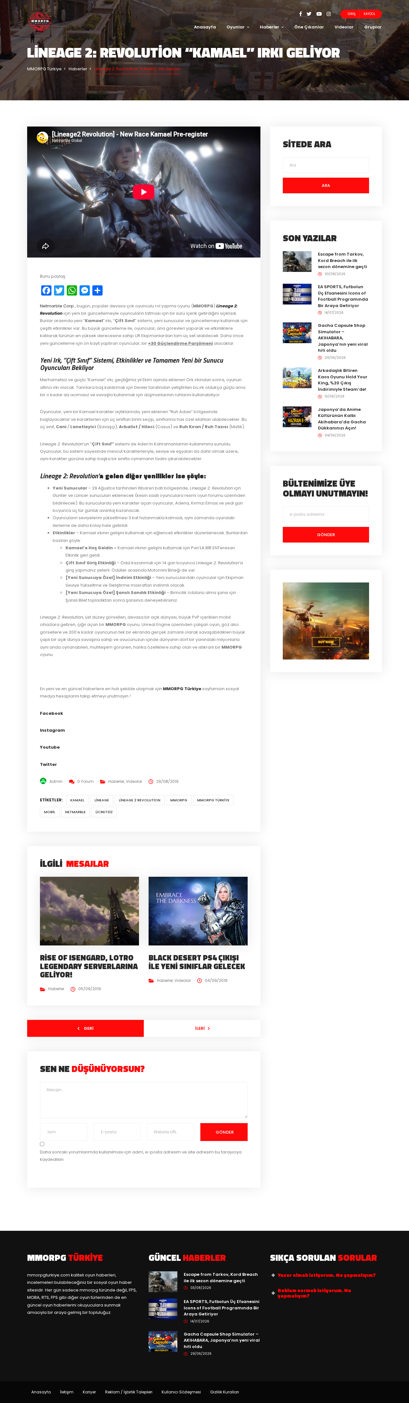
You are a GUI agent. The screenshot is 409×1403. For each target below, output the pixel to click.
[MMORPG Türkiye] (40, 22)
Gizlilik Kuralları (224, 1392)
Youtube (50, 747)
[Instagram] (329, 14)
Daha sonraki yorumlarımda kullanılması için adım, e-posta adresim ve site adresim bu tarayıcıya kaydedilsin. (141, 1155)
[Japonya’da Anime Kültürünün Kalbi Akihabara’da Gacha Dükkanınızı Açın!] (297, 416)
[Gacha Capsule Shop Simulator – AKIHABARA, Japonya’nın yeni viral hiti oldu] (297, 332)
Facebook (51, 713)
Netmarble (75, 811)
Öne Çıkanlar (309, 27)
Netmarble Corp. (57, 306)
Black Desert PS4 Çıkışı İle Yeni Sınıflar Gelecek (197, 962)
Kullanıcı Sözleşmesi (181, 1392)
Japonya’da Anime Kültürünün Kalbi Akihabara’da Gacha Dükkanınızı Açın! (342, 418)
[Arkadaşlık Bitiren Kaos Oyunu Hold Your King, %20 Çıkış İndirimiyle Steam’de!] (297, 377)
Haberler (269, 27)
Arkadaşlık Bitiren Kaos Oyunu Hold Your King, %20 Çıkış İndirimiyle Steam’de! (342, 379)
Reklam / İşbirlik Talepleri (128, 1392)
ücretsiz (104, 811)
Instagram (52, 730)
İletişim (66, 1392)
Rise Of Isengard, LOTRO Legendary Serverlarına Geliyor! (89, 966)
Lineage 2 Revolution (139, 800)
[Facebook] (303, 14)
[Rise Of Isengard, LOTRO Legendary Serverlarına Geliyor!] (92, 911)
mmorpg (178, 800)
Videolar (344, 27)
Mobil (49, 811)
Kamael (77, 800)
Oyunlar (236, 27)
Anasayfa (205, 27)
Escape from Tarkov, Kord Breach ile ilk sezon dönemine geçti (342, 260)
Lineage (102, 800)
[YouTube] (321, 14)
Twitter (48, 764)
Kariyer (89, 1392)
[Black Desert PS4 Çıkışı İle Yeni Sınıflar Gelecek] (201, 911)
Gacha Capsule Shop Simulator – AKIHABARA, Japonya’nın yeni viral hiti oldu (343, 337)
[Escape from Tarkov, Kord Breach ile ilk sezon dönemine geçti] (297, 261)
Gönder (224, 1132)
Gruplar (373, 27)
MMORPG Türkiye (213, 800)
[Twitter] (311, 14)
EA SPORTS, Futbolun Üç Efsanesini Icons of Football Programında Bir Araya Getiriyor (343, 296)
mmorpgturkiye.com (48, 1275)
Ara (326, 185)
